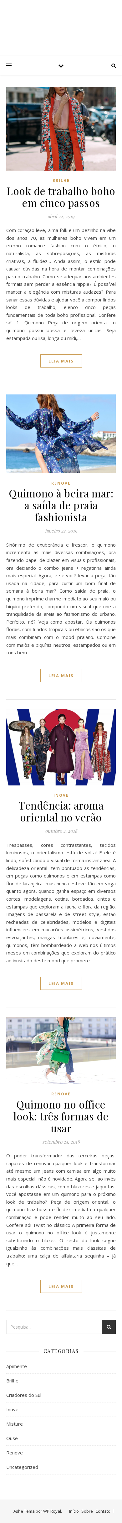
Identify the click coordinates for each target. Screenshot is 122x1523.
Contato (102, 1511)
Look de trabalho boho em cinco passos (61, 196)
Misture (14, 1424)
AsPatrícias (61, 23)
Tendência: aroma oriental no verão (61, 811)
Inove (61, 795)
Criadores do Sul (23, 1395)
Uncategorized (22, 1467)
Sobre (87, 1511)
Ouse (12, 1438)
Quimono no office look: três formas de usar (61, 1116)
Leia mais (61, 361)
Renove (61, 483)
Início (74, 1511)
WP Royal (52, 1511)
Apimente (16, 1366)
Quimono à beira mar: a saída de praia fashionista (61, 505)
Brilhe (61, 180)
